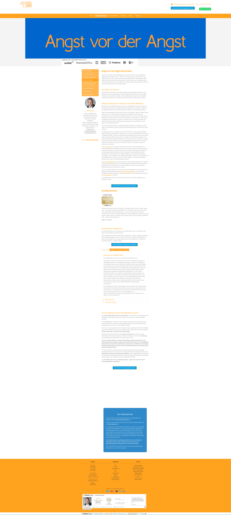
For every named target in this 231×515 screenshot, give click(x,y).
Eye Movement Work (138, 477)
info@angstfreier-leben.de (183, 4)
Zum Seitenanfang (87, 509)
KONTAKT (93, 462)
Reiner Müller (114, 15)
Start (91, 15)
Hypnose (107, 146)
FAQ (115, 471)
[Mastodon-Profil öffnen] (122, 491)
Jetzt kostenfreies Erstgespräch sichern (182, 8)
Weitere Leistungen (138, 479)
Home (115, 465)
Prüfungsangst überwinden (138, 471)
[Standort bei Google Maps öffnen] (119, 491)
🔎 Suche (137, 15)
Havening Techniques (138, 474)
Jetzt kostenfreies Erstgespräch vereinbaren (124, 186)
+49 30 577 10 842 (204, 4)
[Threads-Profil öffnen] (117, 491)
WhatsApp (93, 483)
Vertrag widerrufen (115, 479)
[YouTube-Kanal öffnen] (112, 491)
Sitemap (115, 474)
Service (123, 15)
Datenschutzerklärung (115, 477)
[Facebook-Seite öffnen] (109, 491)
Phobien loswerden (87, 70)
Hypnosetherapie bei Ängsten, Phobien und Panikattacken (89, 84)
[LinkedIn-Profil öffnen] (107, 491)
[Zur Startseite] (26, 4)
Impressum (115, 476)
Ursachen (113, 250)
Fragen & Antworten (123, 250)
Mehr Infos (142, 506)
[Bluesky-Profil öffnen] (124, 491)
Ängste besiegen (101, 15)
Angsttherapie (107, 175)
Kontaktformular (93, 484)
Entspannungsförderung (88, 94)
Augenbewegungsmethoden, (128, 171)
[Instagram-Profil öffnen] (114, 491)
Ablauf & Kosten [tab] (109, 299)
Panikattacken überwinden (89, 74)
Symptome (106, 250)
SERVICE (138, 462)
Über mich (115, 466)
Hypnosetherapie (109, 162)
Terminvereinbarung (115, 468)
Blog (130, 15)
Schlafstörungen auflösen (88, 88)
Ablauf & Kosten (115, 473)
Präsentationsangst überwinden (138, 468)
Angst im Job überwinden (138, 470)
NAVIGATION (115, 462)
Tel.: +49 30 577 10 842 (93, 479)
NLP (138, 476)
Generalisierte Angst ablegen (89, 77)
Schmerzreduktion (87, 91)
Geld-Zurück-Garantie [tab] (111, 302)
